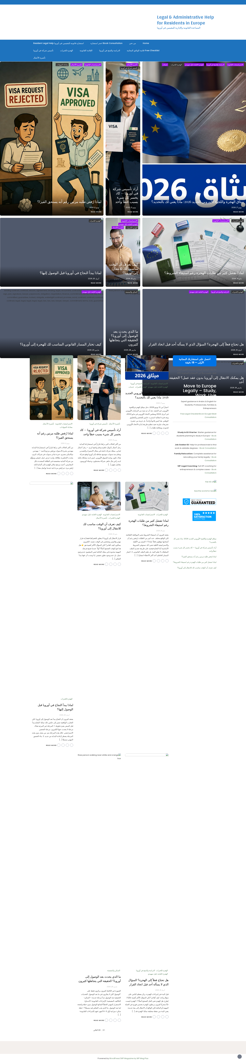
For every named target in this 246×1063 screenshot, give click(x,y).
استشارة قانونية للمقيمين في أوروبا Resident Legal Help (58, 43)
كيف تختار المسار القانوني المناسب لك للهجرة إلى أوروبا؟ (60, 344)
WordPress (114, 1058)
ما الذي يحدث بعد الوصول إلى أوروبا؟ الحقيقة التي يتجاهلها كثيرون (123, 337)
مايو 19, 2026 (237, 278)
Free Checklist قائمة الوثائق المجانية (143, 50)
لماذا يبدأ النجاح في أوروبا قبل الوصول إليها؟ (70, 272)
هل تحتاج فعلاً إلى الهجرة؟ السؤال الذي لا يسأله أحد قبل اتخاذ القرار (196, 344)
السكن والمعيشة (131, 292)
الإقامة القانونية (86, 50)
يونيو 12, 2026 (131, 207)
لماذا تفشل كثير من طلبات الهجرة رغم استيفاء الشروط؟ (204, 272)
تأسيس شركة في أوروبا (43, 50)
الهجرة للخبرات (66, 50)
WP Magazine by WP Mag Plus (134, 1058)
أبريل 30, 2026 (93, 278)
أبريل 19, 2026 (236, 350)
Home (146, 43)
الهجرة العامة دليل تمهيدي (194, 64)
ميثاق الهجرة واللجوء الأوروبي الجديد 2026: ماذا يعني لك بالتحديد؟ (197, 201)
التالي (95, 1030)
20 (99, 1030)
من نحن (132, 43)
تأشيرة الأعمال (39, 57)
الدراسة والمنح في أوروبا (109, 50)
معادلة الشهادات (62, 64)
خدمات (165, 64)
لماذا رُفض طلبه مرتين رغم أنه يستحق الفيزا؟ (69, 201)
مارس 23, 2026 (93, 350)
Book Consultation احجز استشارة (106, 43)
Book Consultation (208, 448)
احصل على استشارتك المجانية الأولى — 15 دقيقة (194, 360)
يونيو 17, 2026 (236, 207)
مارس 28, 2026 (130, 350)
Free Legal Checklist (189, 413)
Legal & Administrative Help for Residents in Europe (185, 20)
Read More (238, 212)
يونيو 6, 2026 (94, 207)
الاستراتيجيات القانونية (235, 64)
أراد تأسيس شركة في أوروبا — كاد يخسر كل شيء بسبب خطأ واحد (125, 195)
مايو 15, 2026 (131, 278)
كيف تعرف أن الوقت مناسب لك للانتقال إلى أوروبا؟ (123, 268)
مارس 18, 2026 (236, 387)
